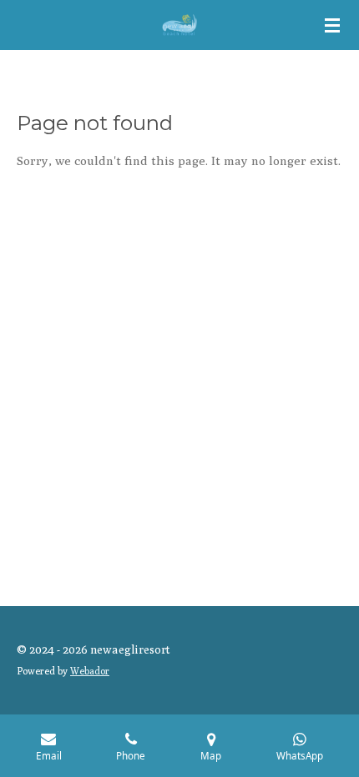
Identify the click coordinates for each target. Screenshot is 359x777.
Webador (89, 671)
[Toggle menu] (332, 25)
